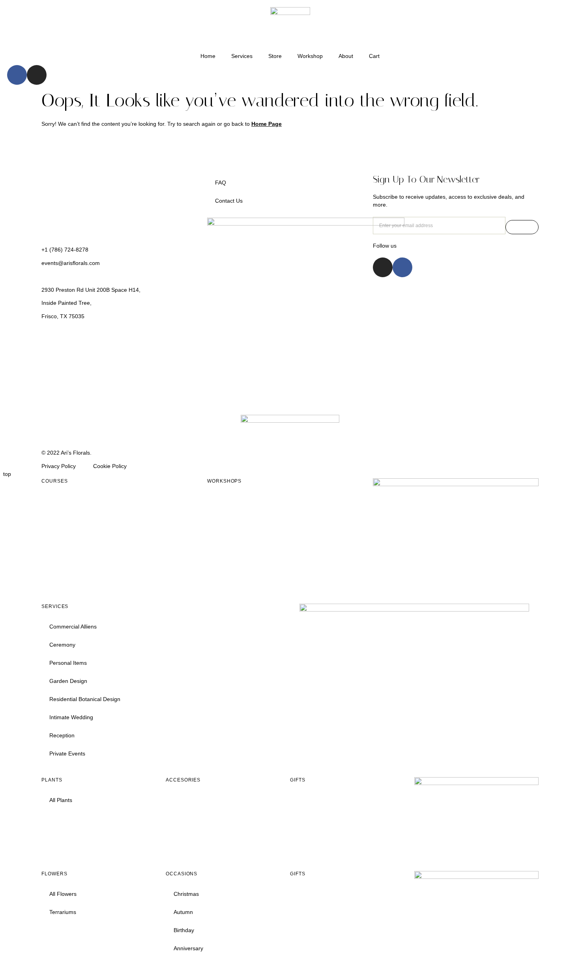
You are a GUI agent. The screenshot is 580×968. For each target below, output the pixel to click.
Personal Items (68, 663)
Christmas (186, 894)
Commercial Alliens (73, 626)
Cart (374, 56)
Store (275, 56)
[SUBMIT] (522, 227)
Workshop (310, 56)
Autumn (183, 912)
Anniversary (188, 948)
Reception (62, 735)
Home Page (266, 124)
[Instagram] (37, 75)
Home (207, 56)
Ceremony (62, 645)
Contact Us (229, 201)
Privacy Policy (58, 466)
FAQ (220, 182)
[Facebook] (17, 75)
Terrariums (62, 912)
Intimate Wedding (71, 717)
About (346, 56)
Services (242, 56)
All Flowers (63, 894)
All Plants (60, 800)
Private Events (67, 753)
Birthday (184, 930)
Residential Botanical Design (84, 699)
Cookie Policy (110, 466)
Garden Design (68, 681)
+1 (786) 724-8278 (64, 249)
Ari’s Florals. (77, 452)
